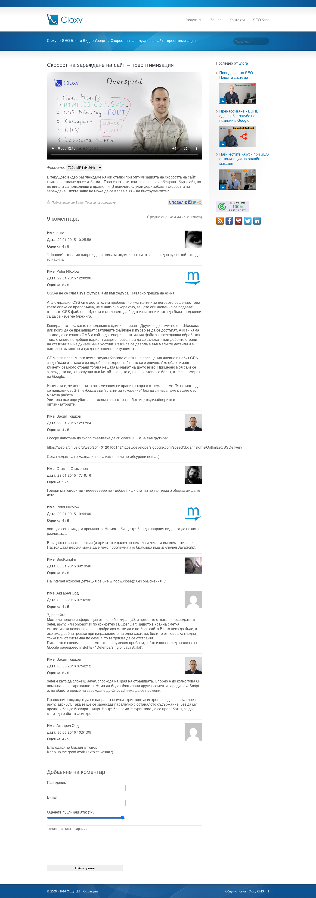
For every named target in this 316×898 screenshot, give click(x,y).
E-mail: (53, 797)
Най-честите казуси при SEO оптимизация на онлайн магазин (244, 158)
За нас (215, 19)
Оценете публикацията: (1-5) (71, 812)
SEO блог (261, 19)
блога (243, 63)
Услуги (191, 19)
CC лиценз (90, 891)
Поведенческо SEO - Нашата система (237, 75)
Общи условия (235, 891)
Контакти (237, 19)
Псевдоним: (57, 782)
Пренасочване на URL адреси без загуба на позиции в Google (238, 115)
